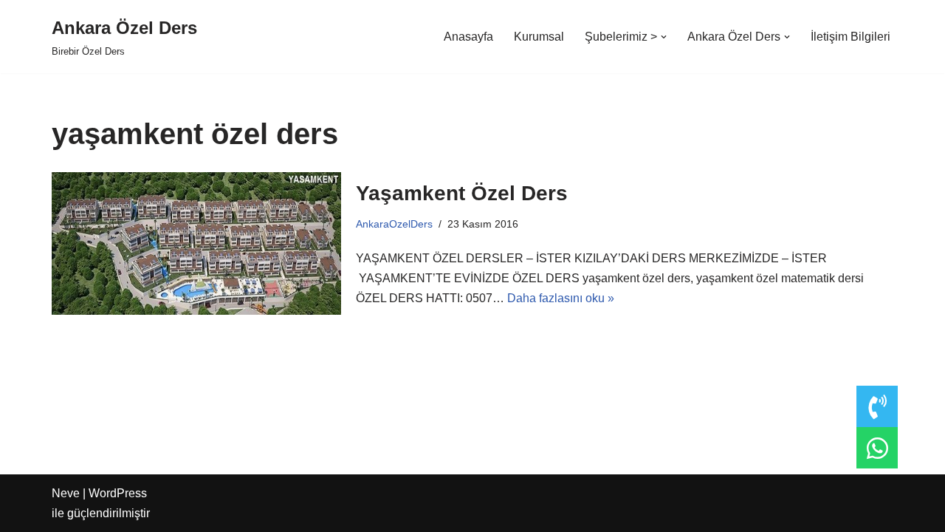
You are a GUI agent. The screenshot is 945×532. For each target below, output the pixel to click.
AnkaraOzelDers (394, 224)
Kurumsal (539, 36)
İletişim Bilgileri (850, 36)
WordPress (118, 493)
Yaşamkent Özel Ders (462, 193)
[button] (664, 37)
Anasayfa (468, 36)
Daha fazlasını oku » (560, 298)
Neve (66, 493)
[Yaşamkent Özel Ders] (196, 243)
